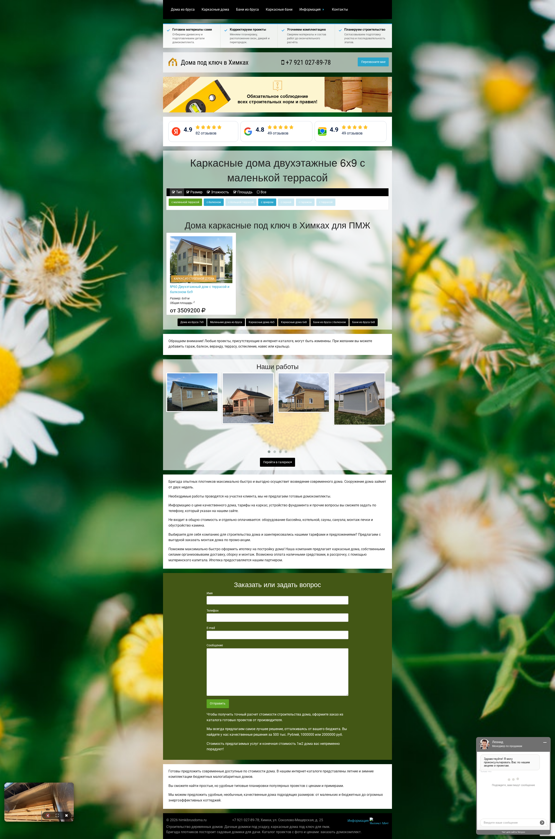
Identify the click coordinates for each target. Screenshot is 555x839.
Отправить (217, 703)
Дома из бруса (183, 9)
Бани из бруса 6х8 (363, 322)
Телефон (213, 610)
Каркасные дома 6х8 (294, 322)
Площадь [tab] (245, 192)
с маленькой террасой (185, 202)
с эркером (267, 202)
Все (263, 192)
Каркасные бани (279, 9)
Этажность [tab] (219, 192)
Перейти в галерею (277, 462)
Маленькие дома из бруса (226, 322)
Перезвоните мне (373, 62)
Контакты (340, 9)
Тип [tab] (178, 192)
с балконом (214, 202)
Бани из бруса (247, 9)
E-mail (211, 628)
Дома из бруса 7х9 (192, 322)
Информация (310, 9)
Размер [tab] (195, 192)
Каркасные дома (215, 9)
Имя (210, 593)
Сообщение (215, 645)
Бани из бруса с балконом (329, 322)
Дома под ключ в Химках (213, 62)
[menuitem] (182, 9)
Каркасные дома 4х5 (261, 322)
